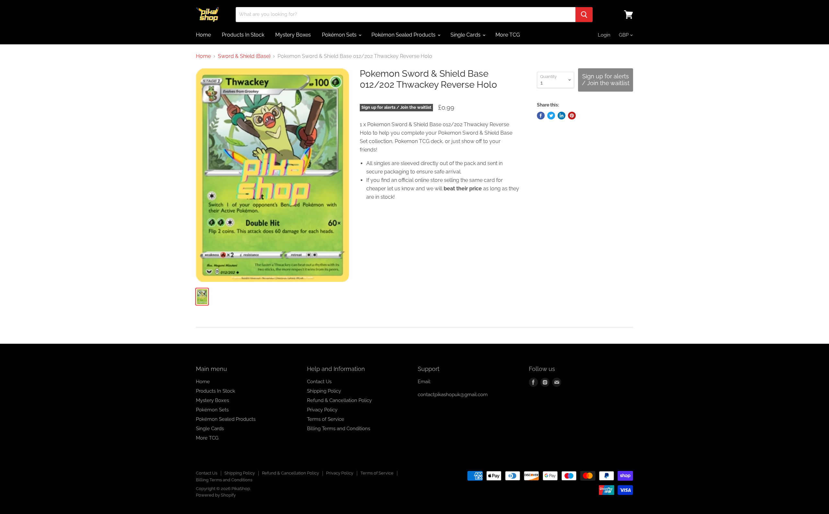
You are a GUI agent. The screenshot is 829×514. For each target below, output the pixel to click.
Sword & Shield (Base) (244, 56)
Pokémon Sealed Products (404, 35)
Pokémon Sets (340, 35)
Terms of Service (325, 419)
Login (604, 35)
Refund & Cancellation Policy (339, 400)
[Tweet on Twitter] (551, 115)
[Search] (584, 14)
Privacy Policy (322, 410)
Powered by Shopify (216, 495)
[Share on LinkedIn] (561, 115)
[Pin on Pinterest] (572, 115)
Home (203, 35)
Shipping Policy (324, 391)
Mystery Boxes (293, 35)
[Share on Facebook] (541, 115)
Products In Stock (243, 35)
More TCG (507, 35)
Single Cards (466, 35)
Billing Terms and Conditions (338, 428)
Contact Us (319, 382)
